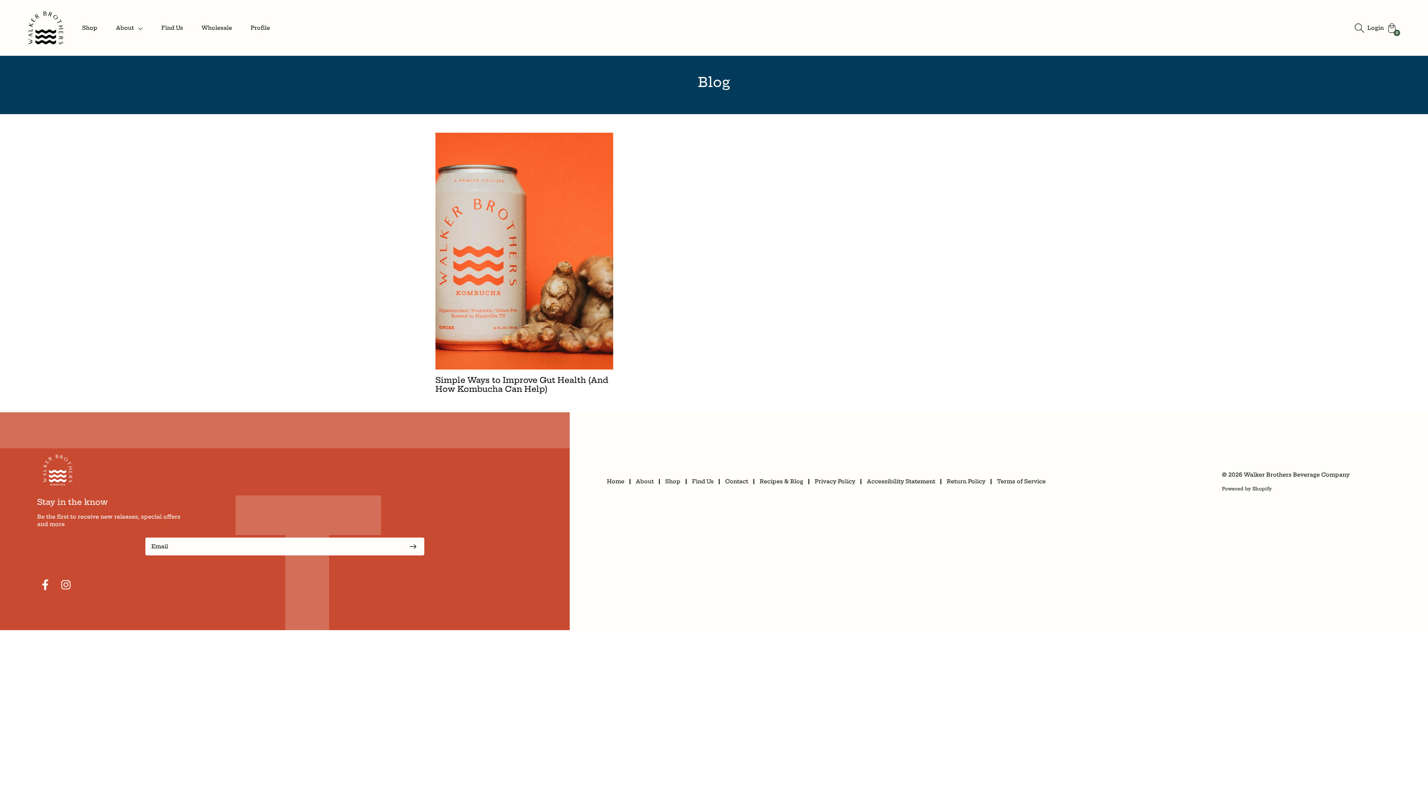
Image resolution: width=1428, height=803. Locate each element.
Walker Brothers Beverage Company (1297, 474)
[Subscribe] (413, 546)
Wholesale (217, 28)
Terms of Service (1021, 481)
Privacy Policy (835, 481)
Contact (736, 481)
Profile (260, 28)
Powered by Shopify (1247, 488)
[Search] (1359, 28)
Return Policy (966, 481)
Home (615, 481)
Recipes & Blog (781, 481)
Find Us (172, 28)
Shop (89, 28)
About (645, 481)
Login (1375, 28)
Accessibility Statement (901, 481)
